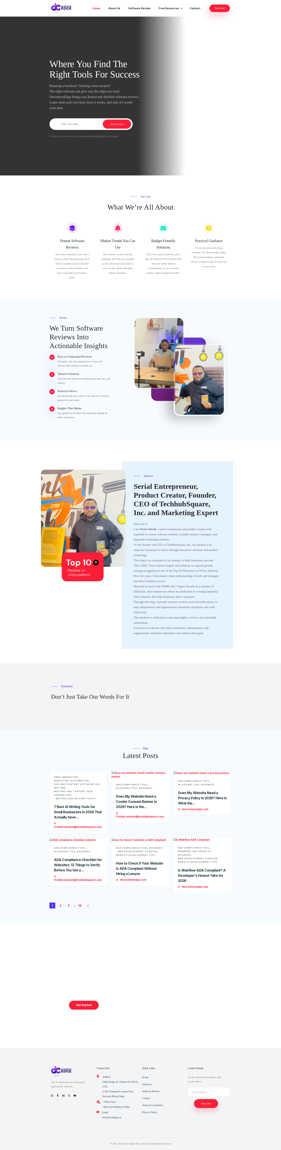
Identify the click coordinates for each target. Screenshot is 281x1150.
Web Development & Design (137, 851)
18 (79, 905)
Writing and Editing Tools (76, 798)
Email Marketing (66, 777)
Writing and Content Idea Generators (73, 793)
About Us (114, 8)
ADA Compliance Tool (132, 784)
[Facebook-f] (57, 1095)
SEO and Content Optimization (77, 784)
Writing (60, 787)
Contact (195, 8)
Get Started (83, 1005)
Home (96, 8)
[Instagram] (52, 1095)
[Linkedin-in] (63, 1095)
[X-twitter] (69, 1095)
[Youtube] (75, 1095)
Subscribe (220, 8)
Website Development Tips (135, 855)
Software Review (139, 8)
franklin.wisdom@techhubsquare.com (78, 827)
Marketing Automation (71, 780)
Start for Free (117, 124)
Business (145, 788)
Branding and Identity (195, 851)
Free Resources (169, 8)
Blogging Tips (126, 788)
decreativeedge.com (195, 809)
